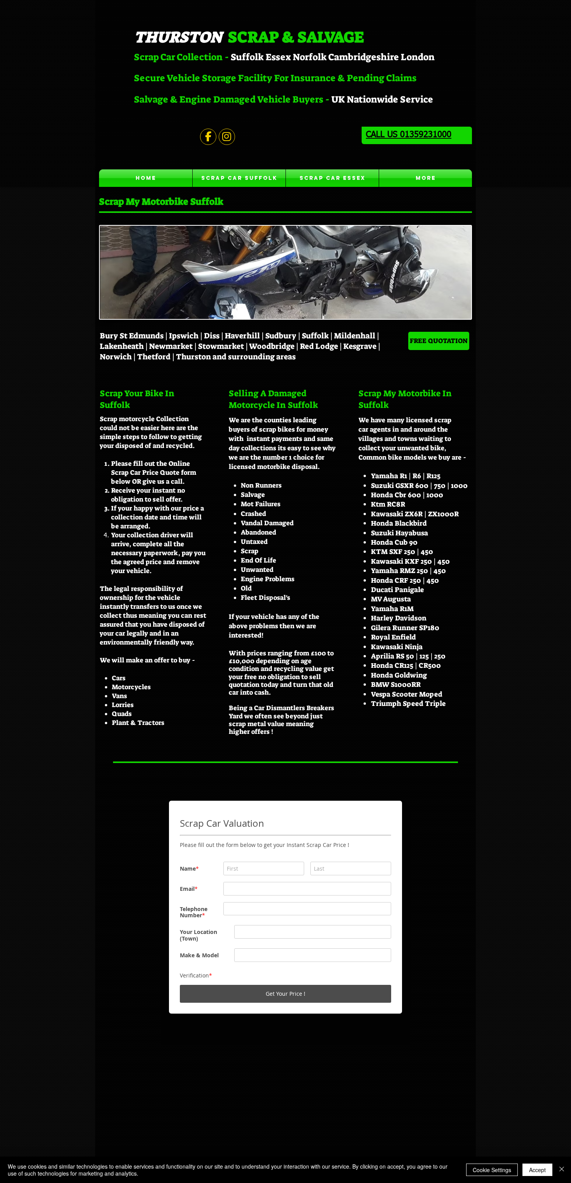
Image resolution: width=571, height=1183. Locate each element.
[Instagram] (443, 1079)
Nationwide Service (390, 99)
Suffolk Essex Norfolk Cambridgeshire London (333, 57)
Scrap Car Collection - (182, 57)
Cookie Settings (492, 1170)
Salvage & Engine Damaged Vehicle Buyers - (232, 99)
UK (338, 99)
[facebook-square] (455, 1079)
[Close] (561, 1170)
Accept (537, 1170)
